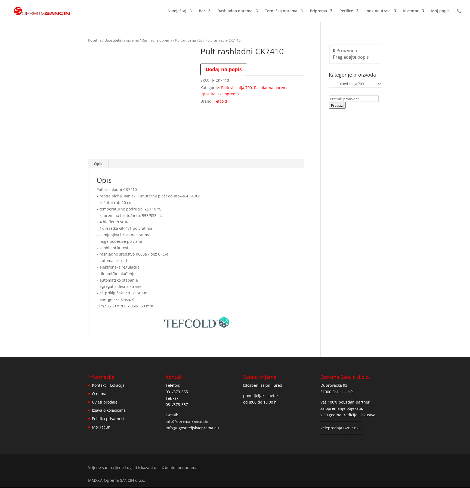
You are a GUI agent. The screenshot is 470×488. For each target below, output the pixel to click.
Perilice (346, 11)
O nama (99, 393)
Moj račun (101, 427)
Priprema (318, 11)
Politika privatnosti (109, 418)
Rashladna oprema (235, 11)
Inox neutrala (378, 11)
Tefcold (220, 101)
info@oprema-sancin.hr (187, 421)
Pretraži (337, 105)
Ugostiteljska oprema (121, 40)
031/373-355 (177, 391)
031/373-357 (177, 404)
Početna (94, 40)
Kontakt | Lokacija (108, 385)
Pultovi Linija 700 (188, 40)
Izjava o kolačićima (109, 410)
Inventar (411, 11)
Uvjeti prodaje (105, 402)
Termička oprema (281, 11)
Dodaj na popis (224, 69)
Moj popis (440, 11)
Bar (202, 11)
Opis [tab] (98, 163)
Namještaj (177, 11)
